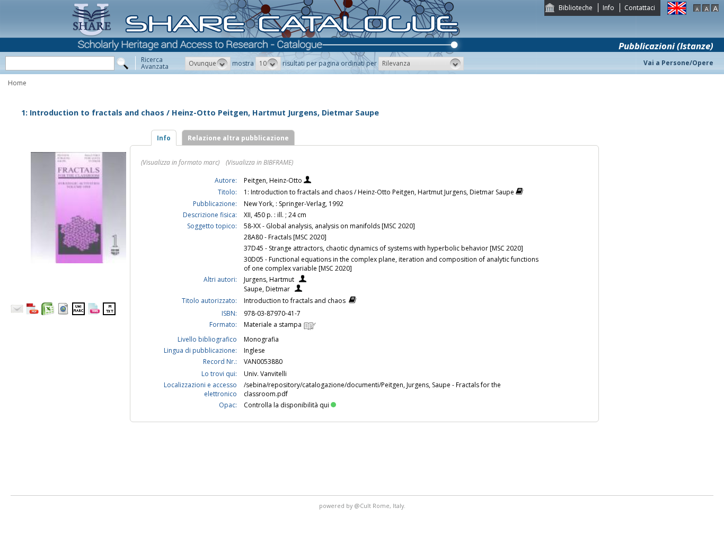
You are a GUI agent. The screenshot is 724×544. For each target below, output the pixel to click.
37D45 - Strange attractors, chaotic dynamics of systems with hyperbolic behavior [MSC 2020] (383, 248)
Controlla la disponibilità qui (286, 404)
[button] (208, 63)
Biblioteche (576, 7)
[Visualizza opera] (519, 192)
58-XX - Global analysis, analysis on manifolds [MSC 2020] (329, 225)
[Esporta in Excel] (47, 312)
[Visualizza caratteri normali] (706, 9)
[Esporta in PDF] (32, 312)
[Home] (268, 71)
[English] (676, 12)
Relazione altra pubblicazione (238, 137)
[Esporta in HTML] (63, 312)
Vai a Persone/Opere (678, 62)
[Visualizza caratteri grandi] (715, 9)
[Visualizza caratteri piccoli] (697, 9)
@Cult (363, 506)
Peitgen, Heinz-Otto (274, 180)
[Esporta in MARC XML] (93, 312)
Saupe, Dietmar (267, 288)
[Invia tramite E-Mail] (17, 312)
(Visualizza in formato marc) (180, 162)
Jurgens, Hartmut (269, 279)
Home (17, 82)
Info (608, 7)
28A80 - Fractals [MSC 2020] (285, 237)
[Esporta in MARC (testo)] (109, 312)
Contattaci (639, 7)
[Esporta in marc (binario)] (78, 312)
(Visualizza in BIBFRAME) (259, 162)
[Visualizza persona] (307, 180)
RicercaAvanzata (155, 63)
